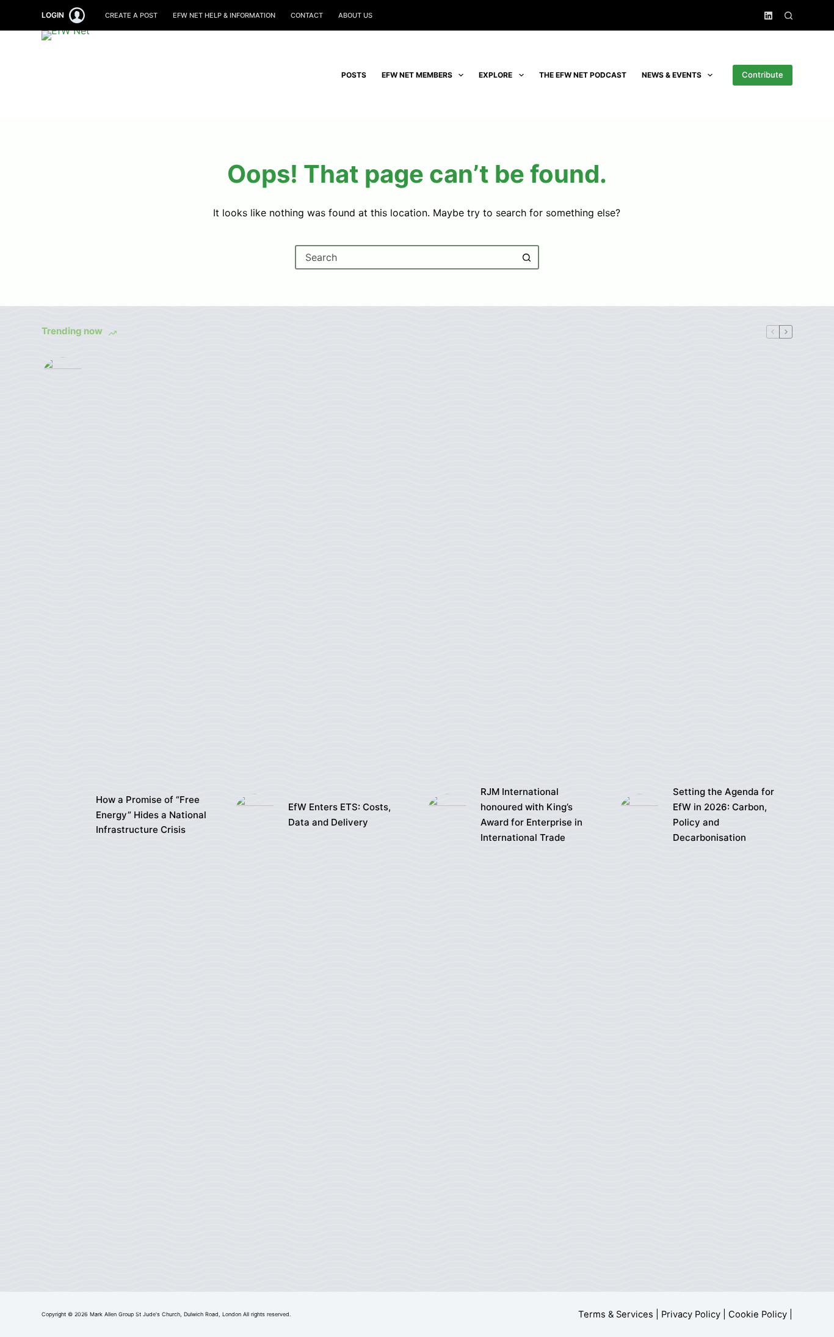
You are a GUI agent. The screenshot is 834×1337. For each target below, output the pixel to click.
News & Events (672, 74)
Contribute (762, 74)
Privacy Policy (690, 1314)
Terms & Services (615, 1314)
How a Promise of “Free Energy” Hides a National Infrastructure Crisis (151, 815)
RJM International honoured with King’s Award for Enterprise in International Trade (531, 814)
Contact (307, 15)
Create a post (131, 15)
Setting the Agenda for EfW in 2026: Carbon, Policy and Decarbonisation (723, 814)
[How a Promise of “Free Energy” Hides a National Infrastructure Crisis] (63, 815)
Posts (353, 74)
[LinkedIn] (768, 16)
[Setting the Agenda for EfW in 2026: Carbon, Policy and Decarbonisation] (639, 815)
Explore (495, 74)
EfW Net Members (417, 74)
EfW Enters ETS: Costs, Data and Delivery (339, 814)
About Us (355, 15)
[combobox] (406, 257)
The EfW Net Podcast (582, 74)
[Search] (788, 16)
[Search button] (527, 257)
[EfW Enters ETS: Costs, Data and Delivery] (255, 815)
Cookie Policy (757, 1314)
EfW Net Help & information (224, 15)
